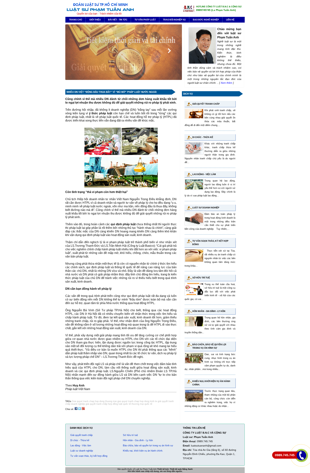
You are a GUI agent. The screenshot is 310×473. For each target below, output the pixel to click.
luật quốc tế (124, 404)
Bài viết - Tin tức (117, 19)
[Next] (169, 51)
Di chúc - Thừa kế (202, 137)
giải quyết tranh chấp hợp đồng (101, 404)
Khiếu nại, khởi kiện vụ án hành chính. (143, 450)
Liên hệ (230, 19)
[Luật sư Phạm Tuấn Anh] (100, 14)
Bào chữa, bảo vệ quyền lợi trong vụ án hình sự (148, 445)
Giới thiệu (95, 19)
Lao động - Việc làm (204, 174)
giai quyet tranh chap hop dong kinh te (137, 401)
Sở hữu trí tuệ (201, 277)
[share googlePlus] (83, 409)
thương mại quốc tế (141, 404)
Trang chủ (75, 19)
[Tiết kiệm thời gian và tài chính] (123, 79)
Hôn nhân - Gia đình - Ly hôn (208, 311)
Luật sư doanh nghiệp (205, 207)
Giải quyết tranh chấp (206, 104)
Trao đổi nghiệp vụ (174, 19)
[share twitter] (79, 409)
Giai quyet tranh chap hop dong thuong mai (94, 401)
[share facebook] (76, 409)
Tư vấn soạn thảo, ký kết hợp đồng (88, 456)
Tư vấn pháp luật (145, 19)
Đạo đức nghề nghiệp (206, 19)
